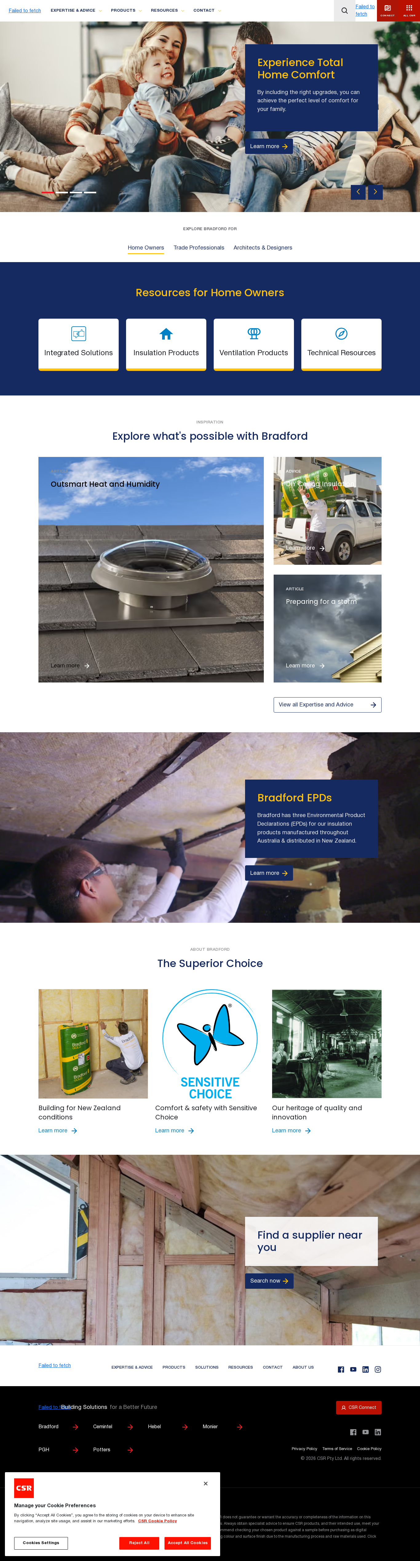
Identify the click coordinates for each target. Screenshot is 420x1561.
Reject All (139, 1543)
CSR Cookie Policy (157, 1522)
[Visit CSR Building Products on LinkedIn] (378, 1432)
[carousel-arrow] (358, 192)
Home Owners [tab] (146, 248)
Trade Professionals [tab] (198, 248)
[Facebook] (341, 1369)
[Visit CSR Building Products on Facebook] (353, 1432)
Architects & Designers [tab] (263, 248)
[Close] (205, 1483)
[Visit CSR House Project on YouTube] (365, 1432)
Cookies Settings (41, 1543)
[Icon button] (344, 11)
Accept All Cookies (188, 1543)
